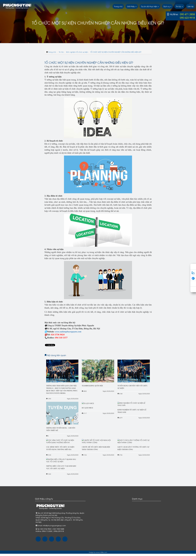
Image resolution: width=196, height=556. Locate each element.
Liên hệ (190, 6)
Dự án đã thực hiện (149, 6)
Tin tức (179, 6)
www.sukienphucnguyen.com (68, 331)
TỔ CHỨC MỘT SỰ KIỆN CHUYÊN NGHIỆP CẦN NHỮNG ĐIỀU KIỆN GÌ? (115, 52)
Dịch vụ (166, 6)
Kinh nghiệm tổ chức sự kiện (77, 52)
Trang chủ (118, 6)
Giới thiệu (131, 6)
